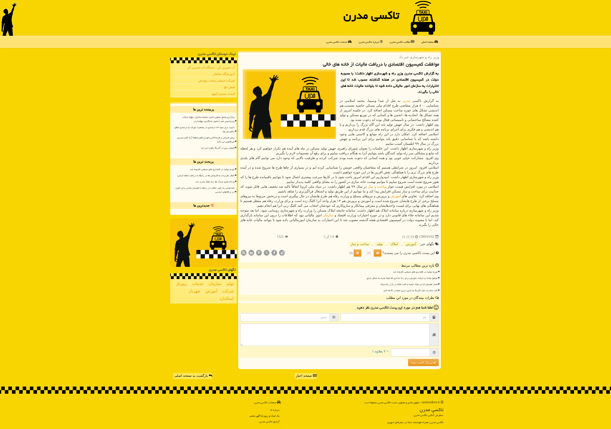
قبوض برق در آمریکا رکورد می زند (218, 147)
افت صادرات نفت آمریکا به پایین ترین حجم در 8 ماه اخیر (410, 290)
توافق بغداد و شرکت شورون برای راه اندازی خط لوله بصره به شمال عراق (402, 278)
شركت (227, 291)
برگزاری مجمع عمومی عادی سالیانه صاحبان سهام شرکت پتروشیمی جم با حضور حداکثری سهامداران (208, 119)
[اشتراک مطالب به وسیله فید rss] (243, 252)
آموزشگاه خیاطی (224, 74)
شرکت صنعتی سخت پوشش (216, 80)
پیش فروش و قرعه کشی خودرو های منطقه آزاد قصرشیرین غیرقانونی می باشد (206, 139)
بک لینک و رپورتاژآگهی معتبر (264, 415)
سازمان (328, 215)
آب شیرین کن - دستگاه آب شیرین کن (211, 67)
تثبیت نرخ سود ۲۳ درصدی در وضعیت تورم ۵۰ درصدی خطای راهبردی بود (204, 129)
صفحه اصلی (427, 41)
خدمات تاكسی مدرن (337, 41)
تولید (380, 244)
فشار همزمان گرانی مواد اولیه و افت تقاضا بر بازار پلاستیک (409, 284)
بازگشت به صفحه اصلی (191, 375)
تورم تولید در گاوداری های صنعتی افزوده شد (415, 271)
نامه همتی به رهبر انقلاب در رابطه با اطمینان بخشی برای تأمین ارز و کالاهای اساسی (205, 190)
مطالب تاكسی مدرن (400, 41)
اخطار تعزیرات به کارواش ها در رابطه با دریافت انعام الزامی (206, 175)
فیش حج (229, 87)
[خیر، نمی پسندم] (357, 253)
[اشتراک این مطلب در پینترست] (259, 252)
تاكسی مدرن (371, 15)
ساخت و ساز (377, 186)
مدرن (406, 101)
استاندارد (226, 298)
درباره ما (274, 409)
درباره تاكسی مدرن (369, 41)
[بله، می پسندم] (377, 253)
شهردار (194, 291)
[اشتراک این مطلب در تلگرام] (282, 252)
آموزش (395, 196)
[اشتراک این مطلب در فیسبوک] (274, 252)
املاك (394, 244)
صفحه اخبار (304, 375)
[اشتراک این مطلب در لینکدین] (251, 252)
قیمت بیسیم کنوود (223, 93)
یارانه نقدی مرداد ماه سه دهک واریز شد (215, 181)
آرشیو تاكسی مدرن (269, 421)
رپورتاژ (181, 284)
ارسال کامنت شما (422, 362)
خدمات (197, 284)
